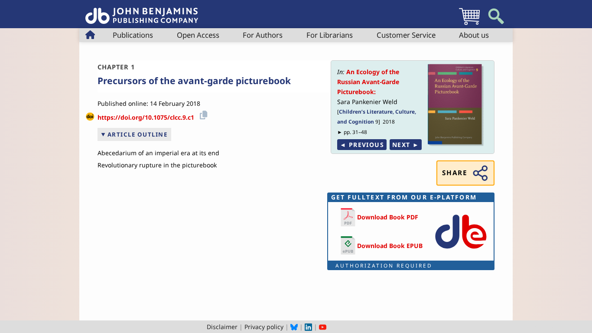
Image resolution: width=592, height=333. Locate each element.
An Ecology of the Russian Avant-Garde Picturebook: (368, 82)
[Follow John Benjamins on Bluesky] (294, 327)
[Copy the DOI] (202, 114)
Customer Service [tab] (406, 35)
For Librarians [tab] (329, 35)
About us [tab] (474, 35)
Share (454, 172)
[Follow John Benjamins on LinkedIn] (308, 327)
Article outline (137, 134)
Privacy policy (263, 327)
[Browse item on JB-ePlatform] (460, 250)
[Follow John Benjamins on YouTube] (322, 327)
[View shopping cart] (469, 24)
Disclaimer (222, 327)
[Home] (141, 11)
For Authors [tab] (263, 35)
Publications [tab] (133, 35)
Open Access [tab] (198, 35)
